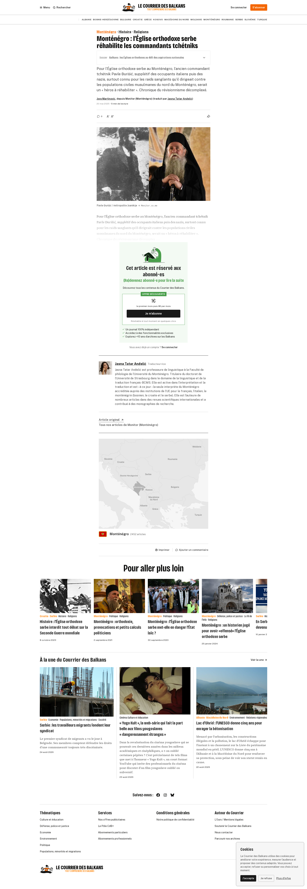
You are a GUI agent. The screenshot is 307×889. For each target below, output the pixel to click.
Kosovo (158, 20)
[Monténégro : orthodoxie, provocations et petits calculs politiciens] (119, 596)
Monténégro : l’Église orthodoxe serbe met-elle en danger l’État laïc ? (172, 627)
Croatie (138, 20)
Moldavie (196, 20)
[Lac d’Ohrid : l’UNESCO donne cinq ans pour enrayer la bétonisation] (231, 690)
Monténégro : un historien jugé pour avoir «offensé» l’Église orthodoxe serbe (226, 631)
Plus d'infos (283, 878)
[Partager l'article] (208, 116)
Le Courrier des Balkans (161, 6)
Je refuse (266, 878)
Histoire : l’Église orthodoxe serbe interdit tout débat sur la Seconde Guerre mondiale (64, 627)
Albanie (86, 20)
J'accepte (248, 878)
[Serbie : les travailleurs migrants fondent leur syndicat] (77, 691)
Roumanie (228, 20)
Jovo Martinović (106, 98)
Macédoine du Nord (176, 20)
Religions (141, 32)
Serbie (239, 20)
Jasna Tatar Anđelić (180, 98)
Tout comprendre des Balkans (161, 9)
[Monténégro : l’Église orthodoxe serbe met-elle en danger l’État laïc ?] (173, 596)
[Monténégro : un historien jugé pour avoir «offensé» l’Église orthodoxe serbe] (227, 596)
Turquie (262, 20)
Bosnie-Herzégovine (106, 20)
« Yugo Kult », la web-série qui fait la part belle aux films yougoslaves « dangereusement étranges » (151, 729)
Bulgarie (125, 20)
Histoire (125, 32)
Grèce (148, 20)
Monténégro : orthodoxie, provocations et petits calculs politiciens (117, 627)
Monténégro (211, 20)
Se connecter (169, 347)
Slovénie (250, 20)
